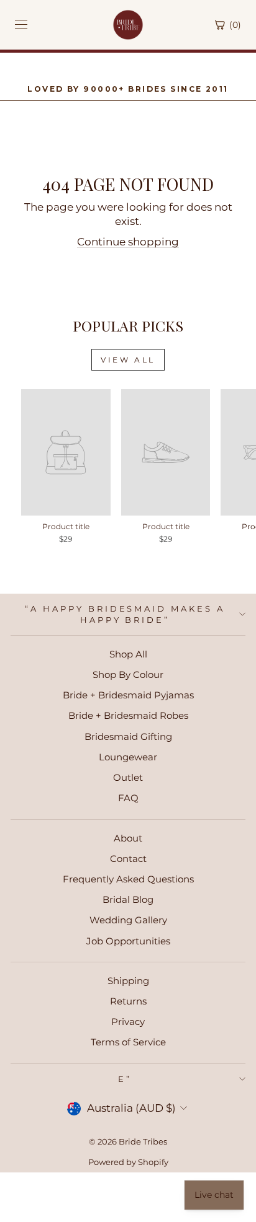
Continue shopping (128, 241)
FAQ (128, 798)
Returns (128, 1001)
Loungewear (128, 757)
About (128, 838)
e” (125, 1079)
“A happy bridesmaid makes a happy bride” (125, 614)
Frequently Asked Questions (128, 879)
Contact (128, 858)
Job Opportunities (128, 941)
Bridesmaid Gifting (128, 736)
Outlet (128, 777)
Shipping (128, 981)
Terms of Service (128, 1042)
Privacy (128, 1021)
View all (128, 359)
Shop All (128, 654)
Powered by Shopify (128, 1162)
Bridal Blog (128, 899)
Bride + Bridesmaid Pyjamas (128, 695)
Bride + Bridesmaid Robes (128, 715)
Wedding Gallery (128, 920)
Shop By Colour (128, 674)
